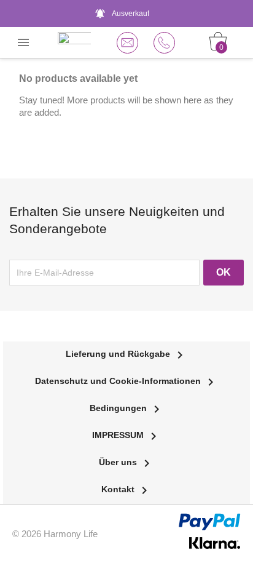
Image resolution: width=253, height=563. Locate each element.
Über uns (126, 462)
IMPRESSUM (126, 435)
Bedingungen (127, 408)
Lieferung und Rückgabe (126, 354)
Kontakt (126, 489)
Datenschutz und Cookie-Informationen (126, 381)
